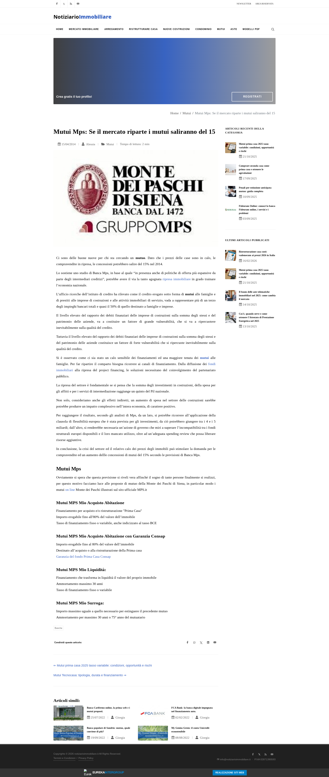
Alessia (90, 144)
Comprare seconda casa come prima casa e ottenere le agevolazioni (254, 169)
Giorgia (120, 717)
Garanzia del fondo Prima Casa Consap (83, 556)
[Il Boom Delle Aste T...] (230, 295)
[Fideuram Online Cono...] (230, 209)
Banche (58, 628)
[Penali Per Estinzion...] (230, 191)
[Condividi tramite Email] (214, 642)
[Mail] (78, 4)
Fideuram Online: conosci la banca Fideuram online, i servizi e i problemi (257, 210)
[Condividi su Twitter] (201, 642)
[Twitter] (63, 4)
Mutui (186, 113)
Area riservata (264, 4)
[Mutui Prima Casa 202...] (230, 147)
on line (70, 489)
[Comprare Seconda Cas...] (230, 169)
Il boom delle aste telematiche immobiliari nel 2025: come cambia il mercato (257, 295)
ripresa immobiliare (177, 279)
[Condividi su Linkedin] (208, 642)
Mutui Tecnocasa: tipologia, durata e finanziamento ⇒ (89, 675)
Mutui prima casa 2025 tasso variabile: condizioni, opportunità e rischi (256, 147)
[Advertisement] (164, 66)
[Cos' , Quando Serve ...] (230, 317)
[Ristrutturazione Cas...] (230, 255)
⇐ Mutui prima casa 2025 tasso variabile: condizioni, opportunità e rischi (102, 665)
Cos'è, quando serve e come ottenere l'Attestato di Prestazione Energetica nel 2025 (256, 317)
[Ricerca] (272, 29)
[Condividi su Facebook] (187, 642)
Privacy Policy (85, 758)
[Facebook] (56, 4)
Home (174, 113)
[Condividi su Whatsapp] (194, 642)
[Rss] (71, 4)
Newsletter (244, 4)
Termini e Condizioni (64, 758)
